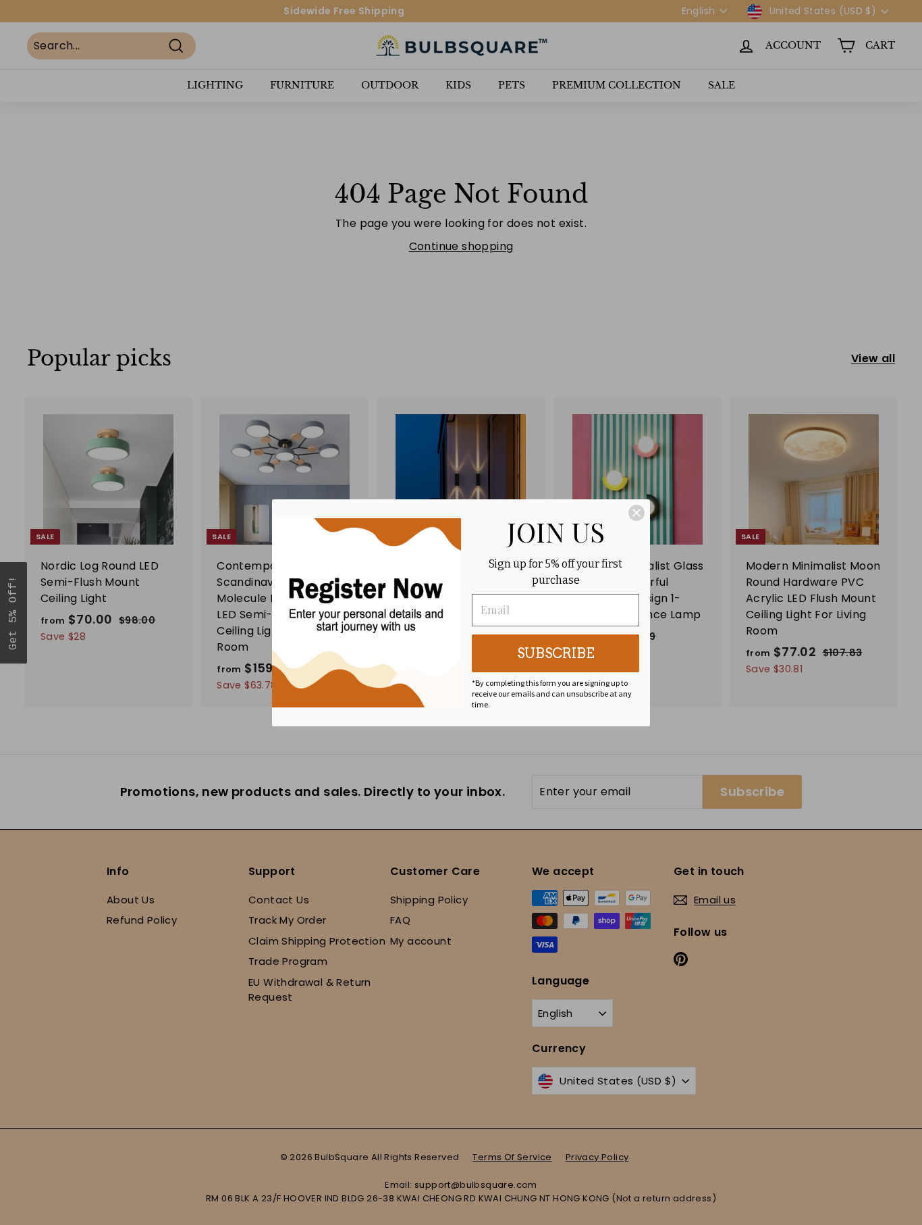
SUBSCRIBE (556, 653)
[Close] (636, 513)
